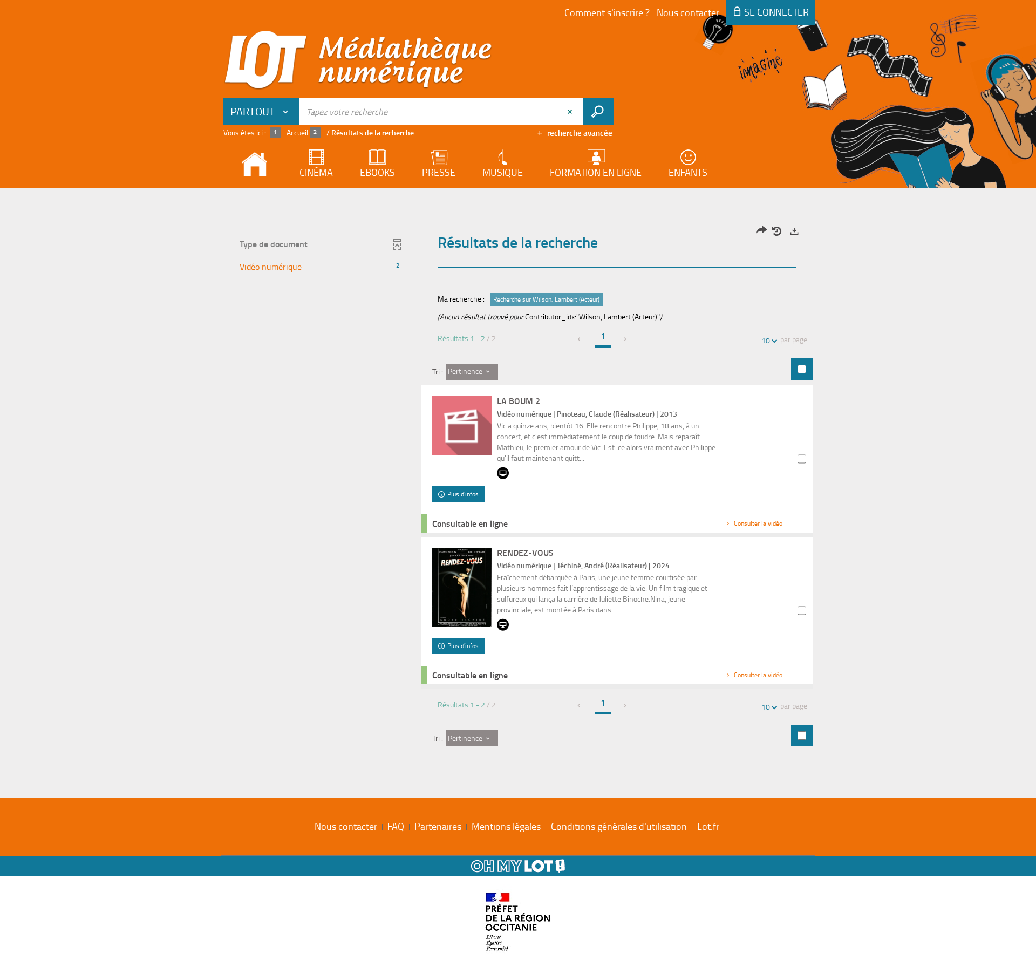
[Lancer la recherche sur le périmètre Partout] (598, 111)
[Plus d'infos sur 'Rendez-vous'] (462, 587)
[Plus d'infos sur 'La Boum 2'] (462, 425)
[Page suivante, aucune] (625, 339)
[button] (320, 267)
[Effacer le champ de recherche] (571, 111)
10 (765, 340)
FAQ (395, 826)
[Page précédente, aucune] (579, 339)
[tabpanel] (518, 490)
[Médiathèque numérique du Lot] (358, 60)
